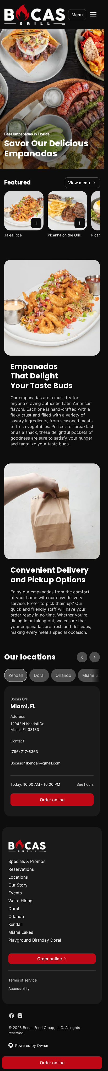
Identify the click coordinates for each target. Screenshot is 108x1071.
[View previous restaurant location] (82, 657)
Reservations (21, 869)
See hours (85, 784)
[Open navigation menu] (93, 14)
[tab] (15, 675)
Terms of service (22, 980)
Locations (18, 877)
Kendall (15, 924)
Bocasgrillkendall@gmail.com (35, 764)
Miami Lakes (20, 932)
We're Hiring (20, 900)
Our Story (18, 885)
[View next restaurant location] (94, 657)
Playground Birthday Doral (34, 940)
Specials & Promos (26, 861)
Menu (77, 14)
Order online (52, 799)
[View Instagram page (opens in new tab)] (20, 1015)
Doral (13, 908)
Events (15, 892)
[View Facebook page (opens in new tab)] (11, 1015)
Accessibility (19, 988)
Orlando (16, 916)
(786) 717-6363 (24, 752)
